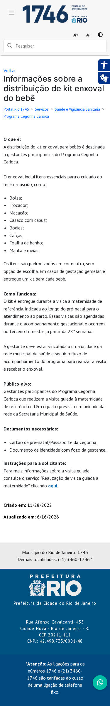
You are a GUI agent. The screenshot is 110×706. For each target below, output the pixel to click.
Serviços (42, 109)
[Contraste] (100, 34)
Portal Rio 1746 (16, 109)
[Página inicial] (55, 584)
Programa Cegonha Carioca (26, 116)
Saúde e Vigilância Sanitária (77, 109)
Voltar (10, 70)
